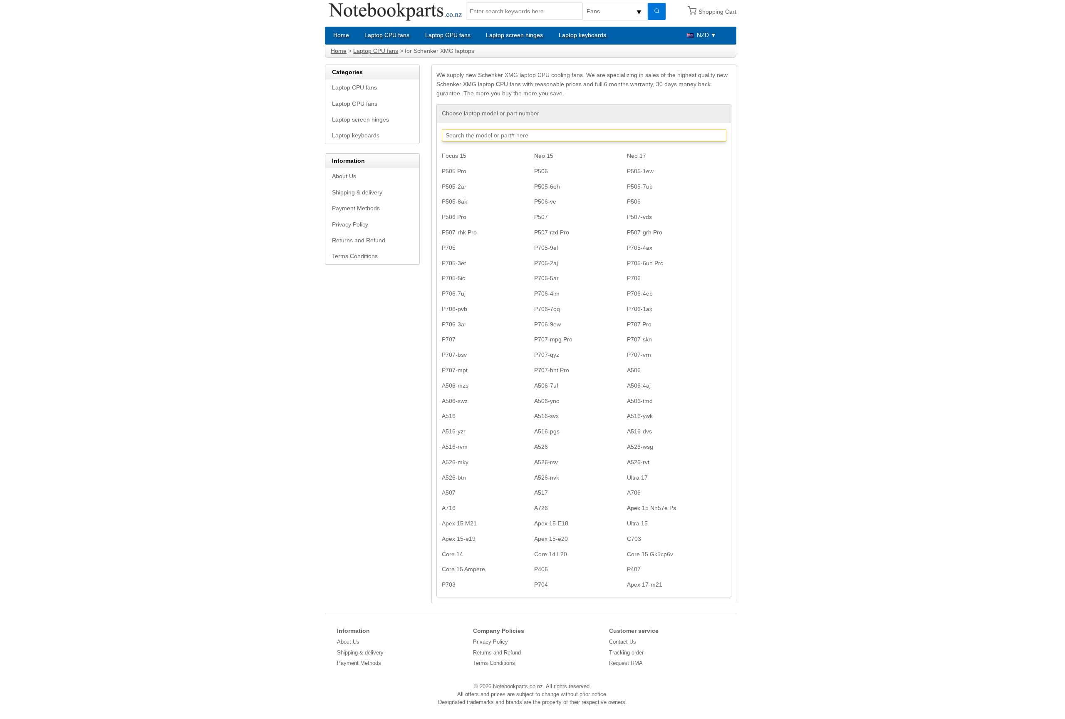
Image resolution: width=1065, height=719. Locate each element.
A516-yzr (454, 431)
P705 (449, 247)
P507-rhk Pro (459, 232)
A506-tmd (640, 401)
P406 (541, 569)
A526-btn (454, 477)
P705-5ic (453, 278)
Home (341, 35)
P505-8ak (454, 201)
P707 (449, 339)
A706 (634, 492)
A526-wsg (640, 446)
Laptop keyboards (582, 35)
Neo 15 (543, 155)
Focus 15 (454, 155)
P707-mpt (455, 370)
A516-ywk (640, 416)
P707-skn (639, 339)
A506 (634, 370)
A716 (449, 508)
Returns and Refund (358, 240)
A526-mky (455, 462)
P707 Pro (639, 324)
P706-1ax (639, 309)
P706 (634, 278)
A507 (449, 492)
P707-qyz (546, 354)
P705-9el (546, 247)
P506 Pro (454, 217)
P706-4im (547, 293)
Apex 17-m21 (644, 584)
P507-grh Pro (644, 232)
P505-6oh (547, 186)
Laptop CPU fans (386, 35)
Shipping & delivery (357, 192)
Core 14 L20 (550, 554)
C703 (634, 538)
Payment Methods (356, 208)
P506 (634, 201)
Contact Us (622, 642)
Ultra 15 (637, 523)
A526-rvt (638, 462)
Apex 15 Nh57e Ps (651, 508)
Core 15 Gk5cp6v (650, 554)
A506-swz (455, 401)
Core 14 (452, 554)
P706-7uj (454, 293)
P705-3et (454, 263)
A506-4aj (639, 385)
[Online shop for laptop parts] (395, 10)
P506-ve (545, 201)
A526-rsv (546, 462)
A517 (541, 492)
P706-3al (454, 324)
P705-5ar (546, 278)
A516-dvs (639, 431)
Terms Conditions (355, 256)
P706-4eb (640, 293)
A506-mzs (455, 385)
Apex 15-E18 (551, 523)
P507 (541, 217)
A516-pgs (547, 431)
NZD (703, 35)
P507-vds (639, 217)
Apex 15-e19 (459, 538)
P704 (541, 584)
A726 (541, 508)
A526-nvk (546, 477)
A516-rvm (455, 446)
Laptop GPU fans (448, 35)
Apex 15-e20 (551, 538)
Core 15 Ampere (463, 569)
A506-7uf (546, 385)
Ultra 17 (637, 477)
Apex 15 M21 (459, 523)
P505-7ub (640, 186)
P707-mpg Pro (553, 339)
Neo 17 (636, 155)
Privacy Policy (350, 224)
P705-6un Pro (645, 263)
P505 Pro (454, 171)
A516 (449, 416)
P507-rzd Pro (551, 232)
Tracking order (626, 652)
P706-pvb (454, 309)
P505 (541, 171)
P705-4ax (639, 247)
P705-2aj (546, 263)
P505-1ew (640, 171)
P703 (449, 584)
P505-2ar (454, 186)
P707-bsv (454, 354)
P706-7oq (547, 309)
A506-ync (546, 401)
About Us (344, 176)
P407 (634, 569)
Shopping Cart (717, 11)
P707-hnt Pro (551, 370)
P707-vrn (639, 354)
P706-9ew (547, 324)
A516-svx (546, 416)
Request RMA (626, 663)
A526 (541, 446)
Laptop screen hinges (514, 35)
